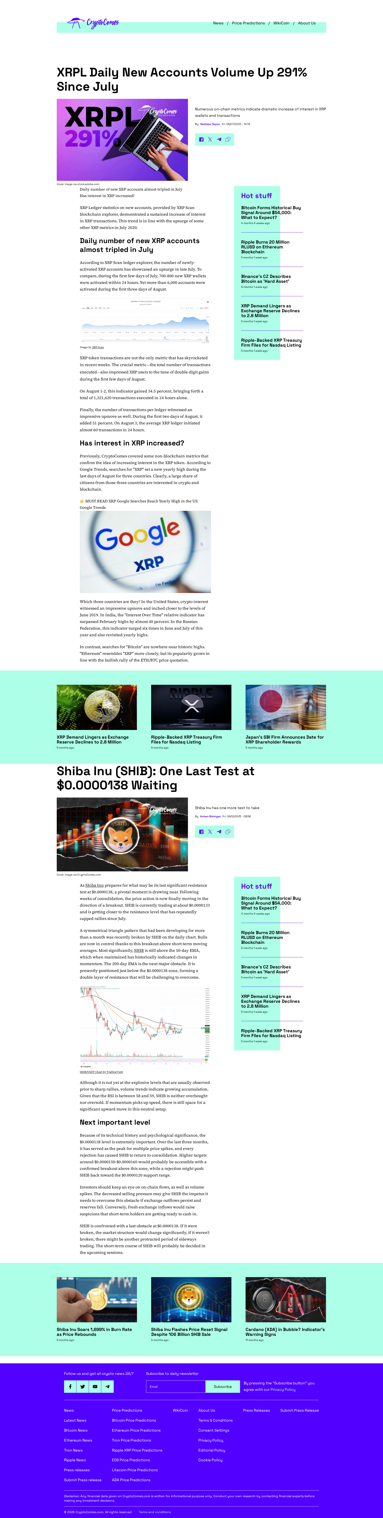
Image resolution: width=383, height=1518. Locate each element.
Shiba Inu (94, 885)
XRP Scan (98, 347)
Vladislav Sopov (210, 124)
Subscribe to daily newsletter (172, 1373)
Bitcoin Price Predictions (134, 1420)
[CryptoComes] (93, 23)
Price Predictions (248, 22)
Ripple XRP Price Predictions (137, 1450)
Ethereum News (78, 1440)
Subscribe (223, 1386)
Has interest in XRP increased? (107, 195)
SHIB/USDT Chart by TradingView (101, 1072)
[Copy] (228, 139)
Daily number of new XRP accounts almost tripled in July (131, 189)
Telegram (107, 1386)
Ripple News (75, 1460)
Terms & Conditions (215, 1420)
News (218, 22)
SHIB (139, 950)
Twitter (82, 1386)
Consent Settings (213, 1430)
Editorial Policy (211, 1450)
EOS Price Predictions (131, 1460)
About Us (307, 22)
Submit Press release (83, 1479)
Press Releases (256, 1410)
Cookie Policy (210, 1460)
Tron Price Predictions (131, 1440)
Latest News (75, 1420)
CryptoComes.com (89, 874)
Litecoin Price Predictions (135, 1469)
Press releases (77, 1469)
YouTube (95, 1386)
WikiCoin (281, 22)
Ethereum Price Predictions (136, 1430)
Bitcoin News (76, 1430)
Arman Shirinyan (210, 816)
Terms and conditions (155, 1512)
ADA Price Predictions (131, 1479)
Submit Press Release (299, 1410)
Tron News (73, 1450)
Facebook (70, 1386)
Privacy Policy (283, 1389)
